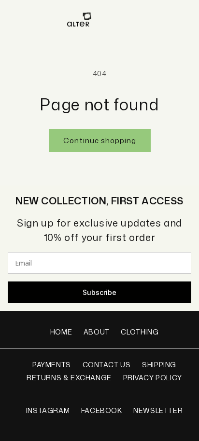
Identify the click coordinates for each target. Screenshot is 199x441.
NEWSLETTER (158, 410)
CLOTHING (139, 331)
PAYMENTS (51, 364)
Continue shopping (99, 140)
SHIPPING (159, 364)
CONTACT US (107, 364)
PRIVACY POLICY (152, 377)
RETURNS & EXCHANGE (69, 377)
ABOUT (97, 331)
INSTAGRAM (48, 410)
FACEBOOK (101, 410)
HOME (61, 331)
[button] (12, 19)
